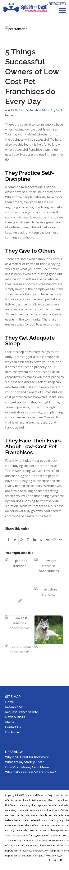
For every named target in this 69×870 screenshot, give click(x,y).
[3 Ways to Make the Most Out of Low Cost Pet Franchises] (48, 629)
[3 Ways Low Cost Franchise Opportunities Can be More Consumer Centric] (19, 601)
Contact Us (13, 727)
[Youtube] (55, 860)
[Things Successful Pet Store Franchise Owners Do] (48, 601)
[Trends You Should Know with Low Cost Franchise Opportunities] (19, 658)
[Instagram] (61, 860)
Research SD (14, 707)
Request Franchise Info (21, 712)
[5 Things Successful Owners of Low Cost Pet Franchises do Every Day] (29, 35)
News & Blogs (15, 717)
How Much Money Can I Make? (27, 767)
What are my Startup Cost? (24, 762)
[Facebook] (49, 860)
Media (9, 722)
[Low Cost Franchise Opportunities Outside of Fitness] (48, 572)
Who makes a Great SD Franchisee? (30, 772)
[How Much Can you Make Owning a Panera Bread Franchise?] (48, 658)
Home (9, 702)
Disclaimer (12, 732)
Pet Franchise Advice (37, 110)
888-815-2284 (57, 4)
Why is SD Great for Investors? (27, 757)
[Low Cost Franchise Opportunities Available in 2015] (19, 572)
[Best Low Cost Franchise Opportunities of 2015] (19, 629)
